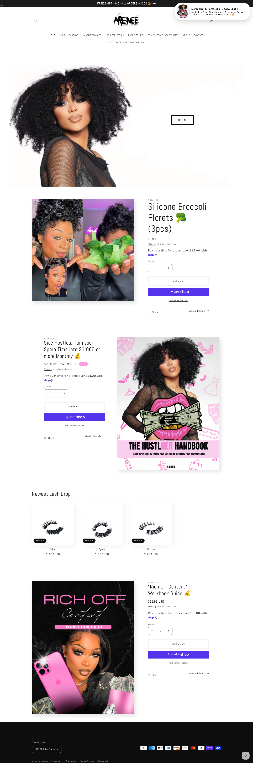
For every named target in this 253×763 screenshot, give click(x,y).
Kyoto (102, 549)
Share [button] (155, 312)
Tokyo (53, 549)
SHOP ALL (182, 120)
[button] (35, 20)
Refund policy (56, 761)
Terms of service (87, 761)
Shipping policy (103, 761)
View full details (197, 310)
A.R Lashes (43, 761)
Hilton (151, 549)
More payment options (178, 300)
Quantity (151, 261)
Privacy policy (71, 761)
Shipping (152, 244)
